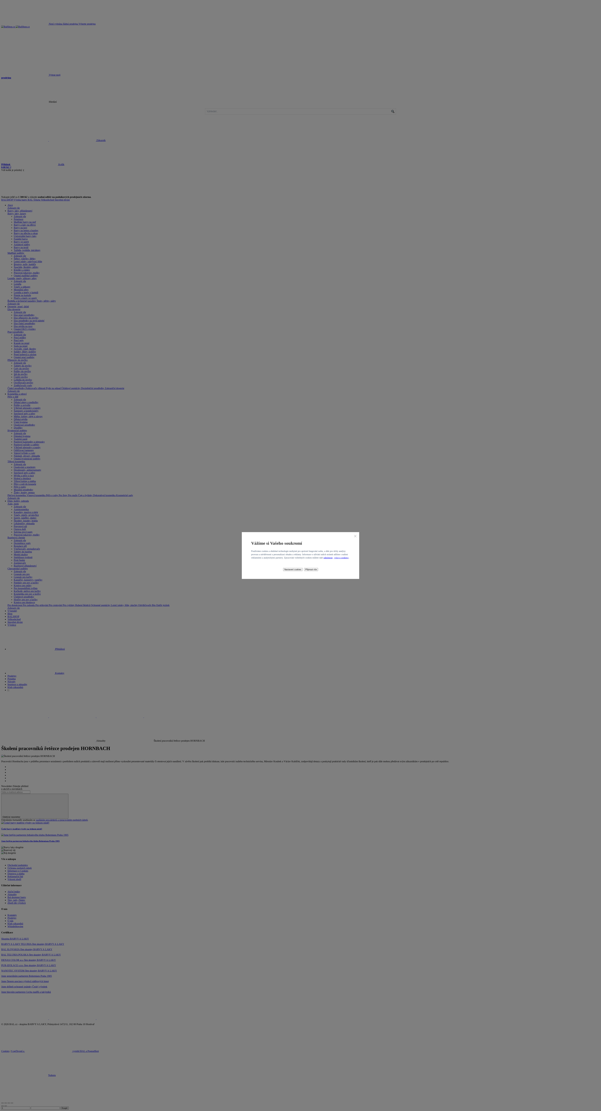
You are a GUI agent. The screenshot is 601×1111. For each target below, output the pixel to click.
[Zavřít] (355, 536)
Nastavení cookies (292, 569)
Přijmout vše (311, 569)
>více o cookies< (341, 557)
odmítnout (328, 557)
